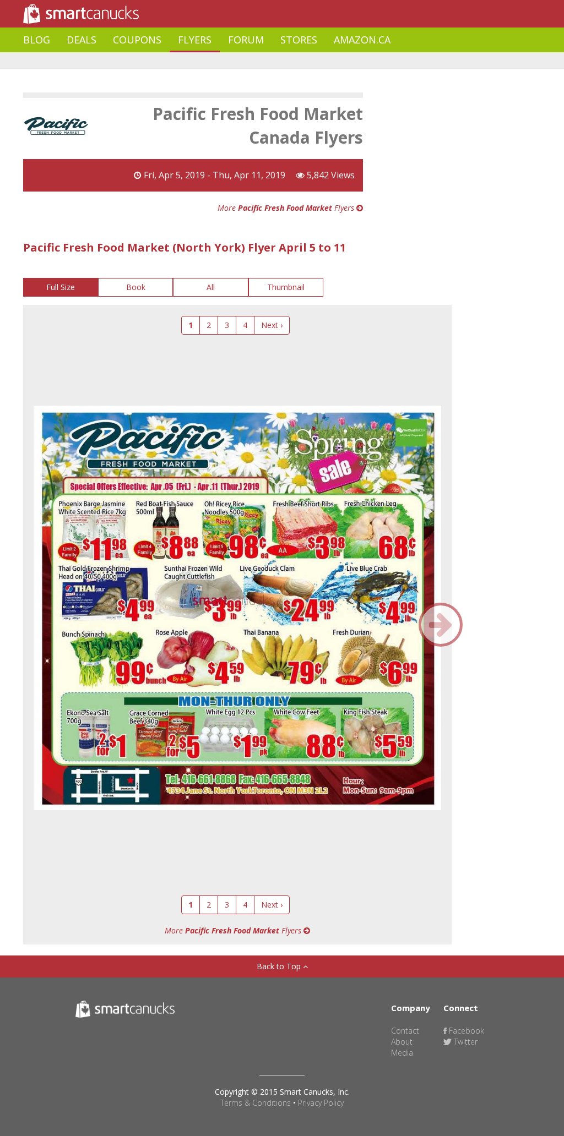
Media (402, 1052)
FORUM (246, 39)
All (211, 287)
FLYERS (195, 39)
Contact (405, 1030)
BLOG (36, 39)
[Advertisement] (223, 61)
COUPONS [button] (137, 39)
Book (135, 287)
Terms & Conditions (255, 1102)
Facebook (465, 1030)
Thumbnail (286, 287)
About (402, 1041)
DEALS (81, 39)
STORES (298, 39)
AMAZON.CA (362, 39)
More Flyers (287, 208)
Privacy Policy (321, 1102)
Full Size (60, 287)
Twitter (465, 1041)
